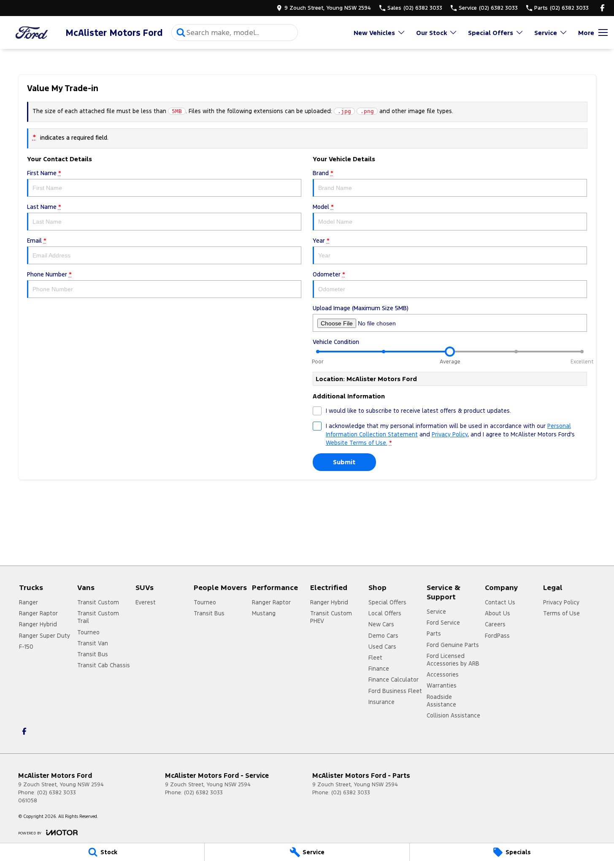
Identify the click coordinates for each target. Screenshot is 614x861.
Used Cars (382, 646)
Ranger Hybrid (38, 624)
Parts (434, 633)
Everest (145, 602)
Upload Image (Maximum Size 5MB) (360, 308)
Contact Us (500, 602)
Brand (323, 173)
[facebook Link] (602, 8)
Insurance (381, 702)
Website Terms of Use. (356, 443)
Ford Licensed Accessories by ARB (453, 659)
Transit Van (92, 643)
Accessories (443, 674)
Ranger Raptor (38, 613)
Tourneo (88, 632)
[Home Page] (31, 32)
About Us (497, 613)
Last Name (44, 207)
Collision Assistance (453, 715)
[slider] (450, 352)
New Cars (381, 624)
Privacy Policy (450, 434)
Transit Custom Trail (98, 617)
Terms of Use (561, 613)
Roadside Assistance (441, 700)
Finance (378, 668)
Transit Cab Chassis (103, 665)
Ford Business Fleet (395, 691)
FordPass (497, 635)
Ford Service (443, 622)
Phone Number (49, 274)
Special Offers (490, 33)
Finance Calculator (393, 679)
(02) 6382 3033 (56, 792)
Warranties (442, 685)
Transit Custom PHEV (331, 617)
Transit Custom (98, 602)
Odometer (329, 274)
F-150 (26, 646)
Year (321, 240)
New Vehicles (374, 33)
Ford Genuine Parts (453, 645)
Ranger (28, 602)
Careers (495, 624)
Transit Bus (92, 654)
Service (545, 33)
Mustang (264, 613)
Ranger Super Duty (44, 635)
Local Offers (384, 613)
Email (36, 240)
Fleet (375, 657)
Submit (344, 462)
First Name (44, 173)
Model (323, 207)
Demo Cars (383, 635)
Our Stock (431, 33)
